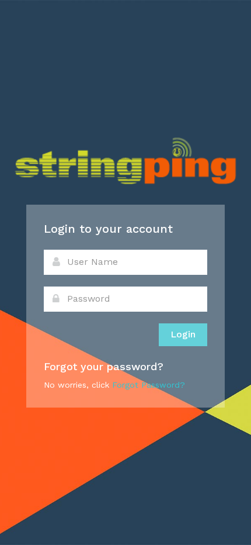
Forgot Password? (148, 384)
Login (183, 334)
